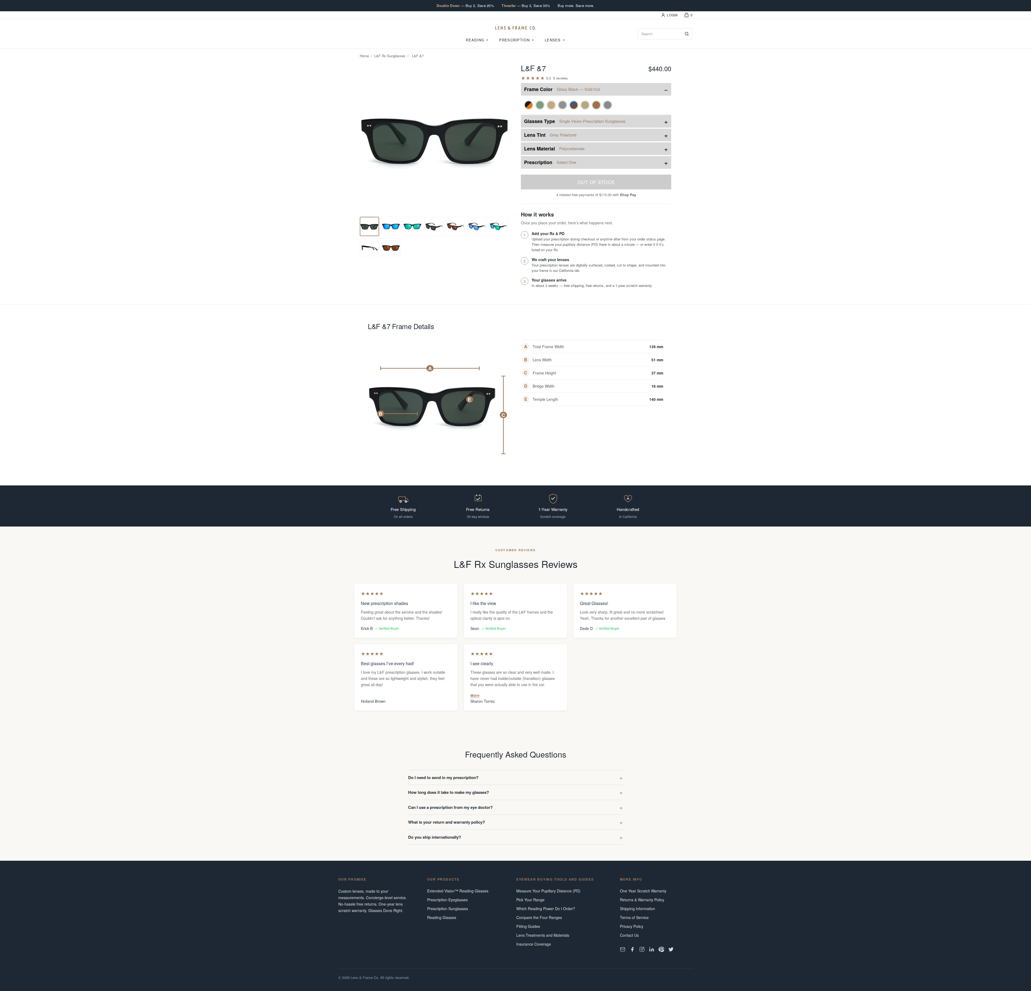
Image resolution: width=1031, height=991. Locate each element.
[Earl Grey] (607, 105)
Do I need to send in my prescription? (443, 777)
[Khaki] (585, 105)
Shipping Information (637, 908)
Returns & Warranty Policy (642, 899)
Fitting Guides (528, 926)
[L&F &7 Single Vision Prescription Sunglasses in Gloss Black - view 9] (369, 248)
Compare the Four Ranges (539, 917)
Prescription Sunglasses (447, 908)
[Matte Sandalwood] (551, 105)
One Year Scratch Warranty (643, 890)
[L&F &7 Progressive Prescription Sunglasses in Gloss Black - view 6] (455, 226)
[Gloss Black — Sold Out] (562, 105)
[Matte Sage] (539, 105)
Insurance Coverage (533, 944)
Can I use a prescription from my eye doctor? (450, 807)
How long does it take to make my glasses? (448, 792)
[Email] (622, 949)
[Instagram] (642, 949)
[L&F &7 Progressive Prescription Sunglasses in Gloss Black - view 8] (498, 226)
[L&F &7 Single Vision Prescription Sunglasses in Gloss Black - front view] (369, 226)
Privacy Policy (631, 926)
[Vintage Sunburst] (528, 105)
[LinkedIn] (651, 949)
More (475, 695)
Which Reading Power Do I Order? (545, 908)
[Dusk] (573, 105)
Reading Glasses (441, 917)
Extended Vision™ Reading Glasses (457, 890)
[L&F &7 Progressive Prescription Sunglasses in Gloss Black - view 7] (391, 226)
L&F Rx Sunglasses (389, 55)
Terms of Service (634, 917)
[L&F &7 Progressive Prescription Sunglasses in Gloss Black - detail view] (412, 226)
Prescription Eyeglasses (447, 899)
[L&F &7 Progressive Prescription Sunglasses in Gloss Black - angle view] (477, 226)
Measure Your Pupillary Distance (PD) (548, 890)
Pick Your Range (530, 899)
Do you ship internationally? (434, 837)
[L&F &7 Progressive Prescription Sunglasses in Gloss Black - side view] (391, 248)
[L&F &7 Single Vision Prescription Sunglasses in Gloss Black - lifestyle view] (434, 226)
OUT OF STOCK (596, 181)
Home (364, 55)
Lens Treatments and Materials (542, 935)
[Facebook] (632, 949)
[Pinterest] (661, 949)
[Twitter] (671, 949)
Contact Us (629, 935)
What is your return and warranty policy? (446, 822)
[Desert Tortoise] (596, 105)
